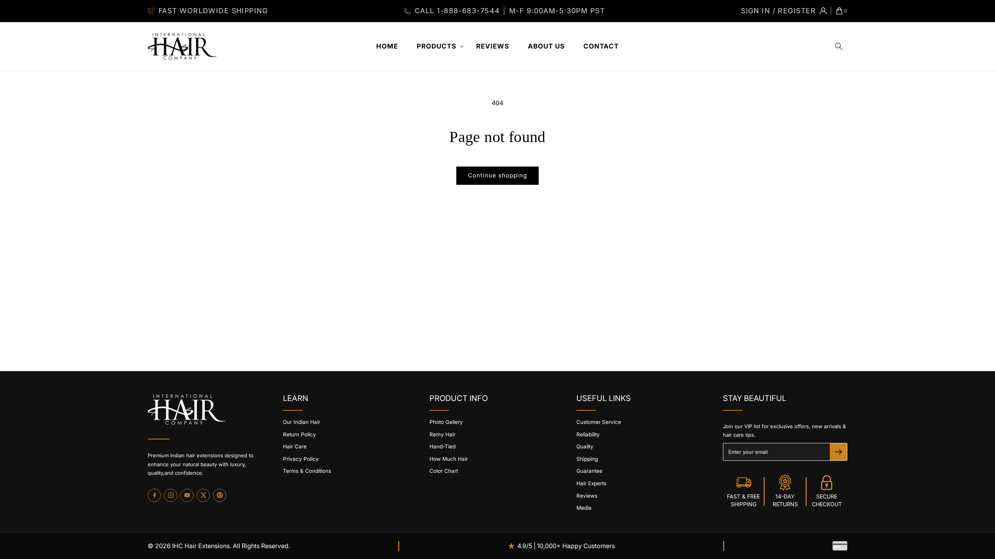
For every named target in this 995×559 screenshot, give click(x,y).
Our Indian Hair (301, 422)
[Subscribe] (838, 451)
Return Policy (299, 434)
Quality (585, 446)
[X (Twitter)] (203, 495)
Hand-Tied (442, 446)
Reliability (588, 434)
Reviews (586, 496)
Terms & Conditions (307, 471)
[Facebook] (154, 495)
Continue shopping (497, 175)
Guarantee (589, 471)
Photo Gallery (446, 422)
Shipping (587, 459)
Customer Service (598, 422)
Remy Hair (442, 434)
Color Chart (443, 471)
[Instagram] (170, 495)
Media (584, 508)
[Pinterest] (219, 495)
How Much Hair (448, 459)
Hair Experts (591, 483)
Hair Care (295, 446)
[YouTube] (187, 495)
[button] (437, 46)
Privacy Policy (301, 459)
